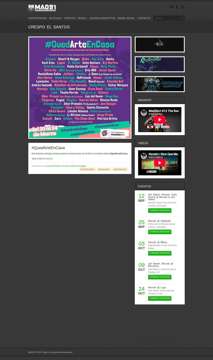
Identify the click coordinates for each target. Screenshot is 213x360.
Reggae (82, 166)
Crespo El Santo (87, 169)
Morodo (166, 194)
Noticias (74, 166)
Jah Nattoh (154, 194)
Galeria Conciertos (102, 18)
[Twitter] (171, 7)
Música (82, 18)
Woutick (49, 158)
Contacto (143, 18)
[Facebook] (177, 7)
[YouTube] (183, 7)
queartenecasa (119, 169)
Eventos (69, 18)
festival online (103, 169)
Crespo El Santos (53, 166)
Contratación (37, 18)
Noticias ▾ (55, 18)
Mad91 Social (126, 18)
